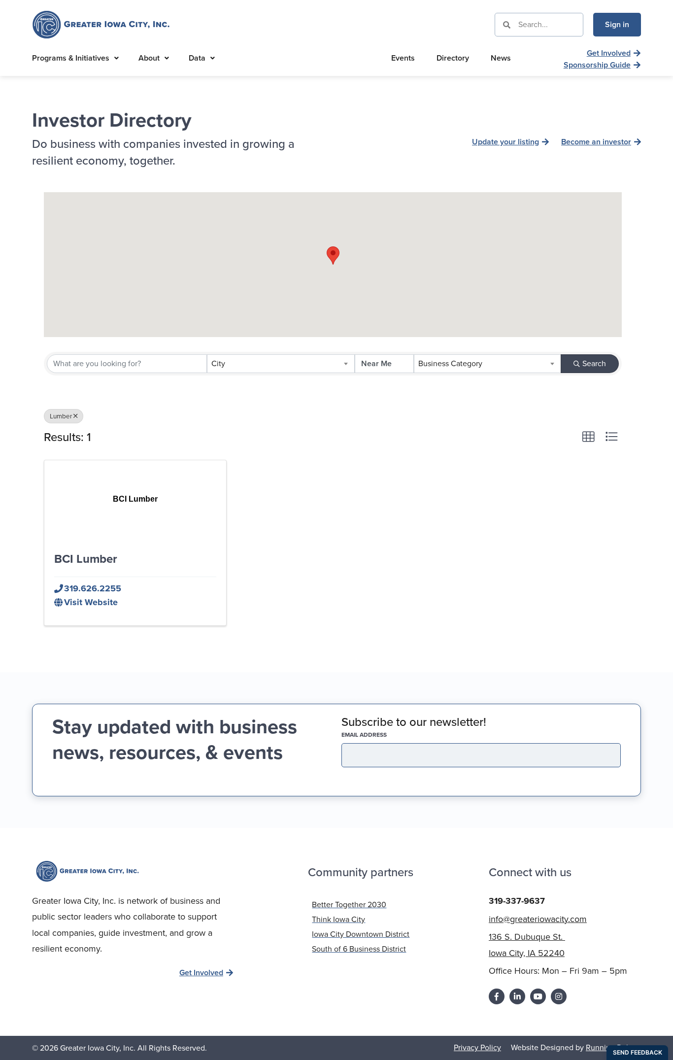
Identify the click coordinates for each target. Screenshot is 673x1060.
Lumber (61, 416)
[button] (333, 255)
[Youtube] (538, 996)
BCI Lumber (85, 559)
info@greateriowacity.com (538, 919)
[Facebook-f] (497, 996)
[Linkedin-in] (517, 996)
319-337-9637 (517, 900)
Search (594, 363)
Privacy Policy (477, 1047)
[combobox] (280, 363)
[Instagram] (559, 996)
